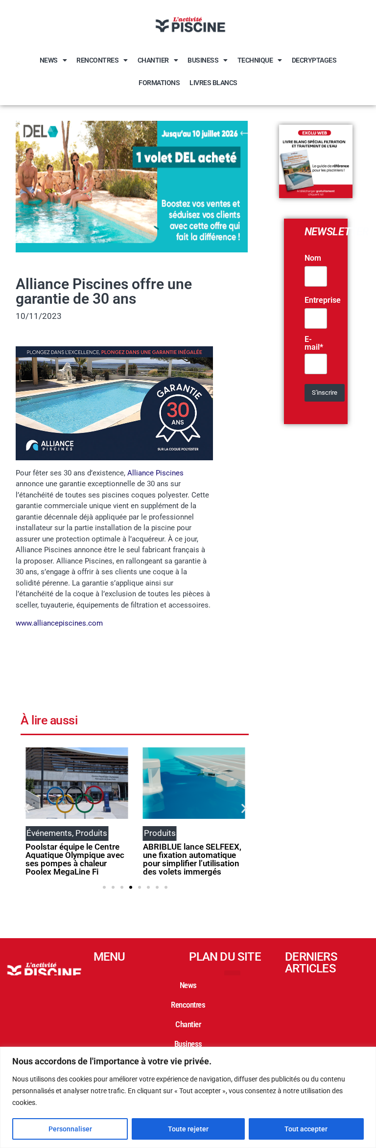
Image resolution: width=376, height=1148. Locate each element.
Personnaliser (70, 1129)
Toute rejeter (188, 1129)
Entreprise (323, 300)
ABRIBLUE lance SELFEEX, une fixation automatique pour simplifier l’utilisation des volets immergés (192, 859)
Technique (255, 60)
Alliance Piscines (155, 473)
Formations (159, 83)
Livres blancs (213, 83)
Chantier (153, 60)
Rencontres (97, 60)
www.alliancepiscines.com (59, 623)
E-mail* (314, 343)
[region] (188, 1097)
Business (203, 60)
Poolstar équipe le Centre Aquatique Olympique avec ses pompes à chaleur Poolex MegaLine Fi (74, 859)
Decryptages (314, 60)
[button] (27, 808)
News (49, 60)
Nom (313, 258)
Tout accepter (306, 1129)
